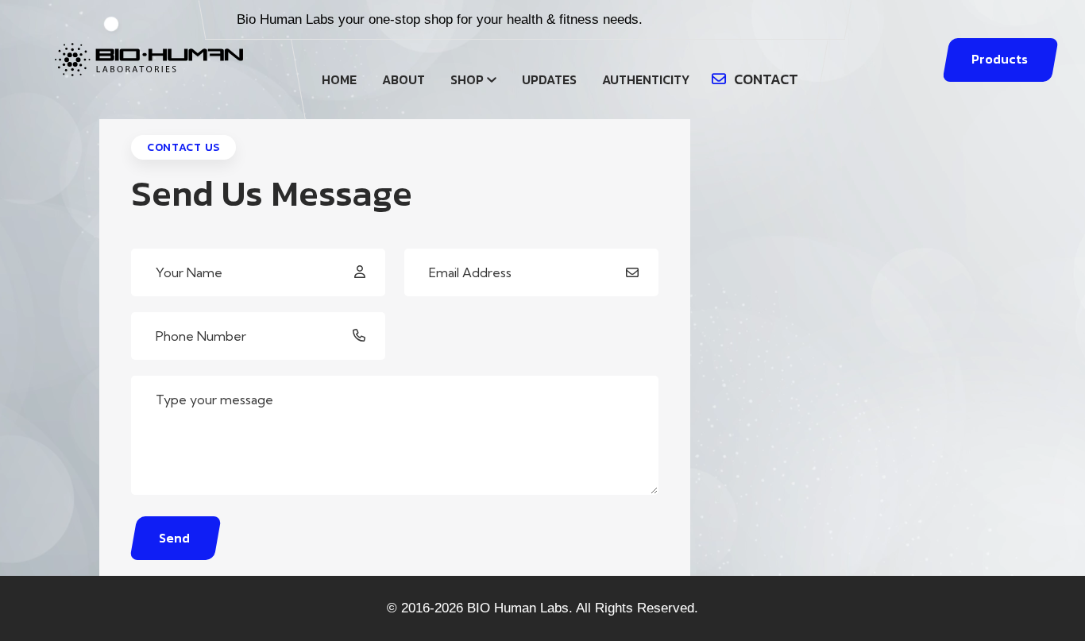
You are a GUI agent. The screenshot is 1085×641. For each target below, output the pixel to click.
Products (999, 58)
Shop (467, 79)
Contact (766, 79)
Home (339, 79)
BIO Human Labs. (520, 608)
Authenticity (645, 79)
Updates (549, 79)
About (403, 79)
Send (174, 537)
